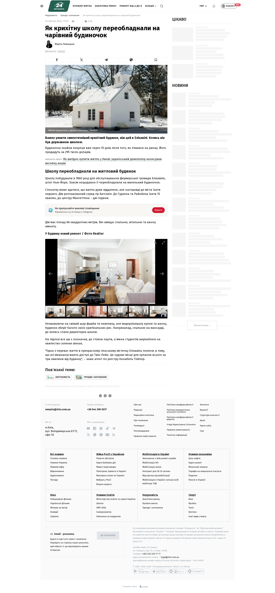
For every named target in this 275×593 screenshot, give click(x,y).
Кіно (53, 494)
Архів (202, 420)
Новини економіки (200, 454)
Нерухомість (51, 15)
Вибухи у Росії (103, 479)
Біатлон (193, 512)
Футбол (192, 503)
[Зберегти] (156, 59)
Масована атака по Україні (110, 475)
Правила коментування (178, 430)
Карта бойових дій (106, 462)
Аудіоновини (57, 475)
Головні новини (58, 458)
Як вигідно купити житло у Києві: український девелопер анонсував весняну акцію (103, 161)
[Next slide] (162, 273)
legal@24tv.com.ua (170, 557)
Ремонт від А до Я (131, 6)
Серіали (54, 516)
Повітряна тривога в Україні (111, 471)
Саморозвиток (104, 512)
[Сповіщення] (214, 6)
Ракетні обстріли (105, 458)
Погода (54, 479)
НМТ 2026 (101, 507)
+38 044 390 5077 (97, 409)
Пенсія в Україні (197, 479)
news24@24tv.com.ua (58, 409)
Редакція (138, 410)
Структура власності (210, 415)
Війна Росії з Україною (110, 454)
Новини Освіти (105, 494)
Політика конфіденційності (180, 405)
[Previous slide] (51, 273)
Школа (99, 503)
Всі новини (57, 454)
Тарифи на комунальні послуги (205, 471)
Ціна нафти (195, 458)
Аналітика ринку (105, 6)
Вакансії (204, 410)
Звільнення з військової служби (159, 458)
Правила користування (145, 436)
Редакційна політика (144, 415)
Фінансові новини (198, 467)
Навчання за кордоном (108, 516)
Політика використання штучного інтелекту (178, 411)
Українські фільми (59, 503)
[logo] (59, 6)
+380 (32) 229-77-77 (151, 554)
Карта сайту (205, 426)
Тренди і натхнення (70, 15)
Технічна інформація (177, 435)
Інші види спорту (197, 516)
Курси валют (195, 462)
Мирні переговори (106, 467)
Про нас (137, 405)
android (141, 571)
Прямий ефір (57, 467)
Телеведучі (139, 426)
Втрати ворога (104, 484)
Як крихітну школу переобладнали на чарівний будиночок (112, 15)
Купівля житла (82, 6)
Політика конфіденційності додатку (180, 418)
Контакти (204, 405)
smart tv (177, 571)
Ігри (202, 431)
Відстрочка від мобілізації (156, 475)
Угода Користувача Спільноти (181, 425)
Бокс (191, 499)
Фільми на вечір (58, 507)
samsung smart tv (195, 571)
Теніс (191, 507)
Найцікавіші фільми (60, 499)
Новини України (58, 462)
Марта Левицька (64, 44)
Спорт (192, 494)
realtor (61, 51)
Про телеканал (141, 420)
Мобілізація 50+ (150, 462)
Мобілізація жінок (151, 467)
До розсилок (108, 535)
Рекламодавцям (141, 431)
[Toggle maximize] (163, 242)
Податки (193, 475)
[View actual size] (155, 242)
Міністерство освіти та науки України (115, 499)
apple (159, 571)
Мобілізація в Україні (155, 454)
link (88, 428)
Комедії (54, 512)
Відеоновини (57, 471)
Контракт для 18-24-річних (156, 471)
